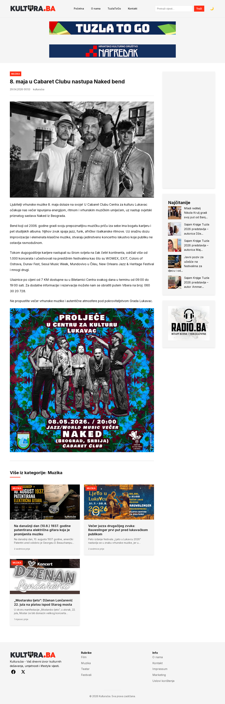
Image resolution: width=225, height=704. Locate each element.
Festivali (86, 675)
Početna (79, 8)
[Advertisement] (189, 129)
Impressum (159, 669)
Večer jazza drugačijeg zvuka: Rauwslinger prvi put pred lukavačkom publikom (118, 530)
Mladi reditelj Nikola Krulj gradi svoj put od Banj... (196, 213)
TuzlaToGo (114, 8)
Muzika (15, 74)
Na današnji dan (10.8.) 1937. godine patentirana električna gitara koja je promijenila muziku (42, 530)
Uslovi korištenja (163, 681)
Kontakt (132, 8)
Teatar (85, 669)
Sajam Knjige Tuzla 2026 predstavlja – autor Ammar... (196, 282)
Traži (199, 8)
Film (83, 657)
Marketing (159, 675)
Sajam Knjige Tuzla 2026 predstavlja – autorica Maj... (196, 245)
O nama (96, 8)
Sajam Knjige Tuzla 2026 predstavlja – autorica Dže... (196, 229)
